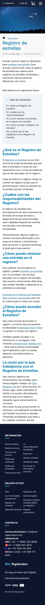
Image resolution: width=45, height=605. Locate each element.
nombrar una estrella (19, 64)
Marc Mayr (16, 54)
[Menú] (40, 3)
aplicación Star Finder (30, 327)
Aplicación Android (13, 509)
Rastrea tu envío (12, 448)
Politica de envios (13, 473)
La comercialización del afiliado (30, 447)
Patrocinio (27, 454)
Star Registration (18, 592)
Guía (7, 492)
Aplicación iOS (29, 492)
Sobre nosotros (12, 444)
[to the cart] (33, 3)
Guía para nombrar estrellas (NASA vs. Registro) (31, 503)
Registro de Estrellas (16, 160)
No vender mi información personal (29, 469)
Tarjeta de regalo (30, 462)
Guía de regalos (30, 496)
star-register (13, 38)
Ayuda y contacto (30, 458)
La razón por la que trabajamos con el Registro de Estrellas (20, 134)
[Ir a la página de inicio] (3, 38)
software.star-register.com (27, 343)
